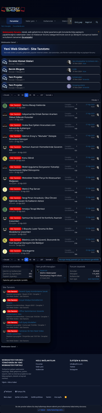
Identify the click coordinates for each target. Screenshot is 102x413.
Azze (84, 63)
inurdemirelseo (14, 191)
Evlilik (75, 69)
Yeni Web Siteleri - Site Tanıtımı (17, 296)
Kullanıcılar (48, 21)
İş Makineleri (77, 77)
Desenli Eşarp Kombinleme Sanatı (28, 291)
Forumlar (14, 21)
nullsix (11, 120)
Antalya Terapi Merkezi (33, 208)
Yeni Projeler (15, 77)
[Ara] (97, 22)
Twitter (72, 367)
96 (34, 95)
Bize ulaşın (8, 397)
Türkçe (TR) (21, 391)
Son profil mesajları (45, 266)
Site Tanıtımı (9, 287)
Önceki (6, 95)
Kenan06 (12, 160)
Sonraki (48, 95)
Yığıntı (4, 382)
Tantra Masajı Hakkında (33, 105)
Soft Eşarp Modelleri (22, 322)
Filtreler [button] (94, 100)
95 (30, 95)
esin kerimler (93, 279)
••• (65, 278)
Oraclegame (28, 250)
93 (22, 95)
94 (26, 95)
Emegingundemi (79, 85)
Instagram (74, 369)
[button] (36, 21)
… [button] (15, 95)
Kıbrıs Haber (12, 382)
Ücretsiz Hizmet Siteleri (21, 61)
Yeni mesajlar (6, 26)
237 (41, 95)
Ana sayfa (57, 397)
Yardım (48, 397)
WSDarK (8, 391)
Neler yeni (30, 21)
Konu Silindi (28, 157)
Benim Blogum (16, 69)
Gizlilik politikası (37, 397)
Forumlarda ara (18, 26)
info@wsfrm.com (76, 364)
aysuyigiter (13, 152)
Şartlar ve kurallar (21, 397)
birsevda (86, 79)
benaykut (12, 108)
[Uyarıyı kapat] (98, 32)
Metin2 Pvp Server (31, 188)
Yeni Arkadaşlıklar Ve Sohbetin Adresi (86, 61)
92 (19, 95)
